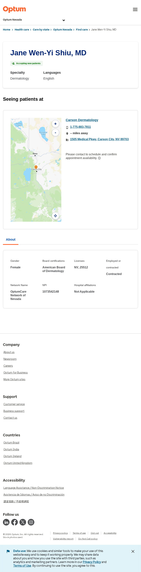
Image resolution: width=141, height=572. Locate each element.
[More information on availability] (99, 158)
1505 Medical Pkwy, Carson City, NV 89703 (99, 139)
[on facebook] (14, 522)
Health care (22, 29)
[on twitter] (22, 522)
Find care (82, 29)
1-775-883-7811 (80, 126)
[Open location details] (36, 167)
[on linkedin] (6, 522)
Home (6, 29)
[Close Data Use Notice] (133, 551)
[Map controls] (55, 215)
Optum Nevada (12, 19)
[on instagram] (31, 522)
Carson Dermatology (82, 120)
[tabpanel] (70, 279)
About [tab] (10, 239)
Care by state (41, 29)
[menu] (135, 9)
